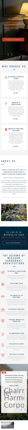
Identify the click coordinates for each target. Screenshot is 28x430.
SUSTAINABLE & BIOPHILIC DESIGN (16, 77)
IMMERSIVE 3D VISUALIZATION (16, 103)
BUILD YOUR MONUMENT (13, 243)
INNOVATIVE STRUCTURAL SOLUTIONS (16, 130)
